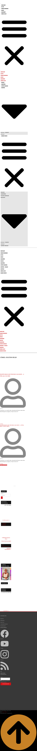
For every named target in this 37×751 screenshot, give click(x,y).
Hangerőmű (3, 12)
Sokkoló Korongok (4, 8)
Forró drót (3, 5)
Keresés (2, 493)
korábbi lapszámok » (6, 520)
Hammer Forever (4, 135)
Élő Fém (2, 6)
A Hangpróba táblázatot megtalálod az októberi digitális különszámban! (6, 541)
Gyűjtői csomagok (4, 86)
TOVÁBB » (1, 423)
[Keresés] (2, 497)
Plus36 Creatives (5, 711)
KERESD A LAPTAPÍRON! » (8, 549)
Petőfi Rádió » (6, 610)
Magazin (2, 82)
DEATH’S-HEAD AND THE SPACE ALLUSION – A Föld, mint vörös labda (12, 426)
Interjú (2, 10)
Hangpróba (3, 84)
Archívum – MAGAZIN (5, 132)
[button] (14, 42)
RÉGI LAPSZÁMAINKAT (6, 545)
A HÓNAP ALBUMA (4, 524)
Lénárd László (3, 13)
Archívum (2, 134)
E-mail (1, 677)
